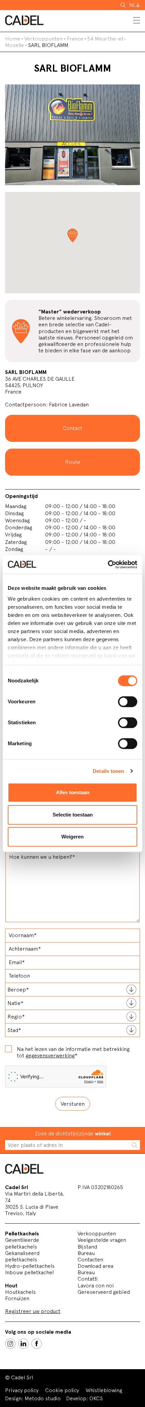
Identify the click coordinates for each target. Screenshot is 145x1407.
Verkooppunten (43, 38)
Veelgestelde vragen (102, 1240)
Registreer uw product (32, 1311)
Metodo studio (43, 1398)
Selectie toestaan (73, 815)
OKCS (96, 1398)
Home (12, 38)
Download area (95, 1266)
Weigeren (72, 836)
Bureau (86, 1253)
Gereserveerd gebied (104, 1292)
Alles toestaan (72, 792)
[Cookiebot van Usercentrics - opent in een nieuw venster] (107, 564)
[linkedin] (23, 1343)
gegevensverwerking (50, 1055)
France (75, 38)
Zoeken (124, 5)
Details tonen (108, 771)
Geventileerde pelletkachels (22, 1243)
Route (72, 462)
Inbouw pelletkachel (29, 1272)
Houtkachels (20, 1292)
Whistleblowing (104, 1390)
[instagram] (10, 1343)
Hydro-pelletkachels (30, 1266)
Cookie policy (62, 1390)
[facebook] (36, 1343)
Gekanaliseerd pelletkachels (22, 1256)
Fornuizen (17, 1298)
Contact (72, 428)
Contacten (90, 1259)
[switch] (127, 701)
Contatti (88, 1279)
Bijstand (87, 1246)
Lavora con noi (96, 1285)
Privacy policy (21, 1390)
